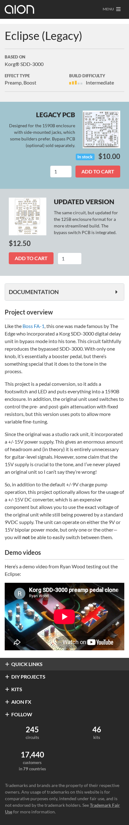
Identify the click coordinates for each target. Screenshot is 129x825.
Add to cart (97, 171)
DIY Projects (28, 677)
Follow (21, 714)
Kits (16, 689)
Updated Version (84, 201)
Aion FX (21, 702)
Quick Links (27, 664)
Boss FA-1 (33, 326)
